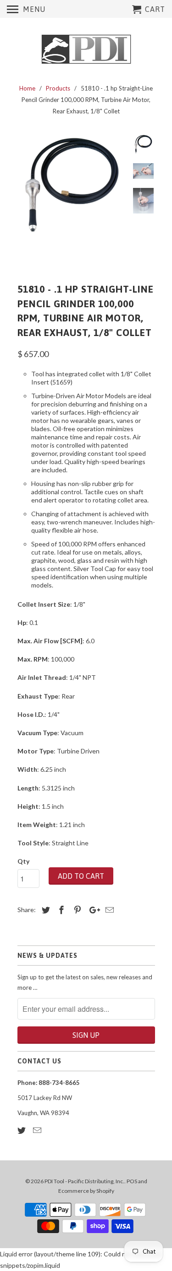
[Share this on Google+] (92, 910)
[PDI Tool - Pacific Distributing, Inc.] (86, 49)
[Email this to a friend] (108, 910)
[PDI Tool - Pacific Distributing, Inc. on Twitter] (22, 1130)
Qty (23, 861)
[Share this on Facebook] (60, 910)
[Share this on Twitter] (44, 910)
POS (132, 1181)
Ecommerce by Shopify (86, 1190)
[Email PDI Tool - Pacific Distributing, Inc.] (38, 1130)
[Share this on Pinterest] (76, 910)
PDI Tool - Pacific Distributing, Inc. (84, 1181)
